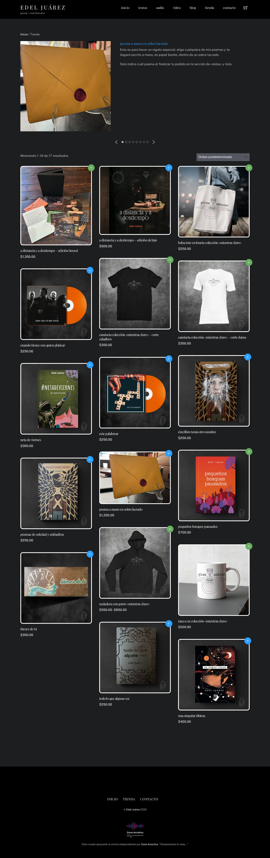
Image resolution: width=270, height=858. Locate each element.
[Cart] (246, 8)
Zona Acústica (149, 844)
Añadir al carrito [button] (168, 167)
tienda (209, 8)
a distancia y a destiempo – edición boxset (49, 250)
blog (193, 8)
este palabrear (108, 434)
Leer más (91, 167)
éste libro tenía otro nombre (197, 432)
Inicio (24, 34)
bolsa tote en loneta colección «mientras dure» (209, 243)
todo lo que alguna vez (114, 698)
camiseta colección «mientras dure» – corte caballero (129, 337)
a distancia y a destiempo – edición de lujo (128, 240)
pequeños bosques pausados (197, 526)
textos (142, 8)
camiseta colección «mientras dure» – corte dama (212, 337)
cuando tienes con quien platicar (42, 345)
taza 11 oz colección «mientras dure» (202, 621)
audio (160, 8)
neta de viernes (30, 440)
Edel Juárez (133, 809)
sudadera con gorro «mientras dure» (124, 604)
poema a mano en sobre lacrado (144, 43)
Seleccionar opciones (248, 167)
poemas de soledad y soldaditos (42, 534)
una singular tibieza (191, 716)
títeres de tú (28, 629)
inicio (125, 8)
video (177, 8)
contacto (229, 8)
